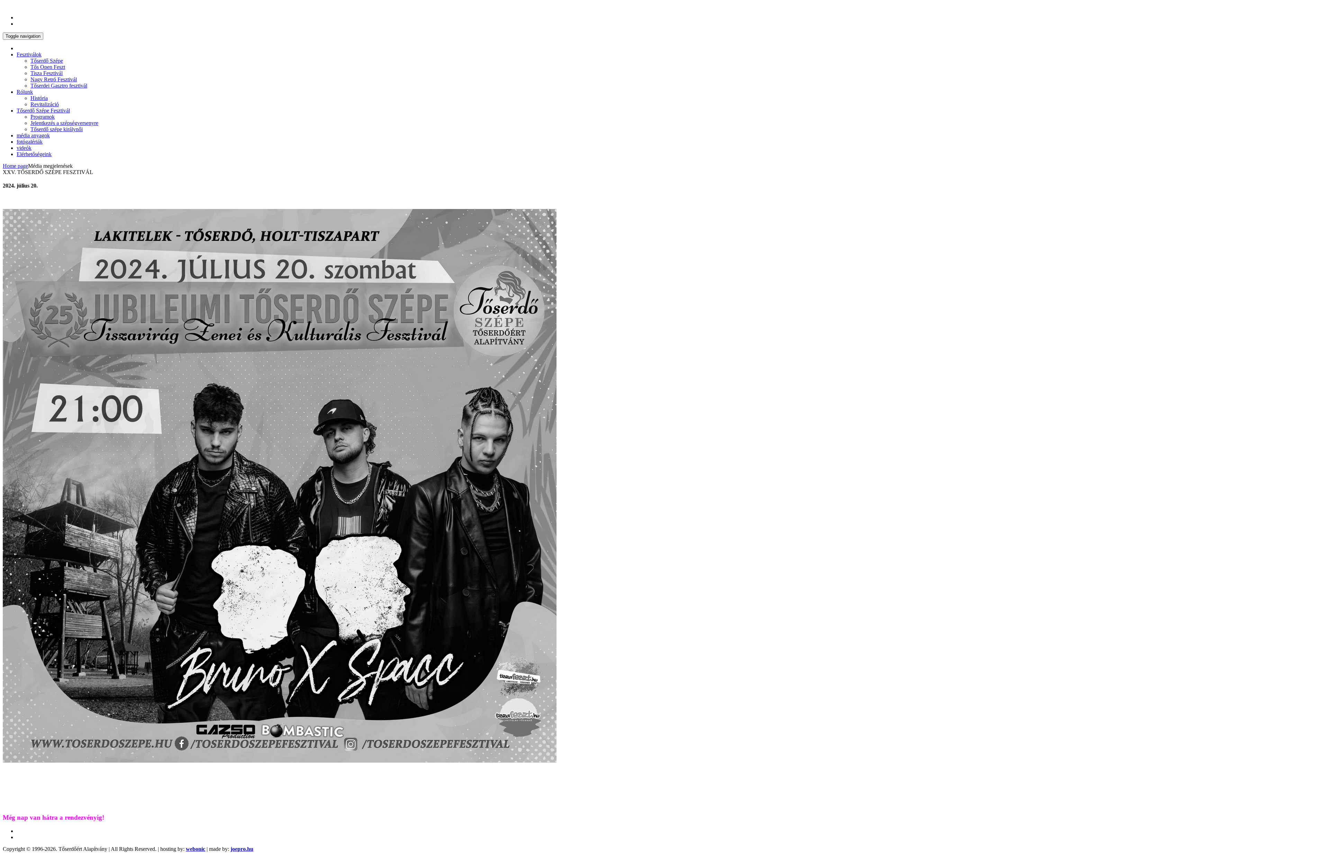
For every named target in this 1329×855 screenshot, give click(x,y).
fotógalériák (30, 142)
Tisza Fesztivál (46, 73)
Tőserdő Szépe (46, 61)
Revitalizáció (44, 104)
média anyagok (33, 135)
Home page (15, 166)
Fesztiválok (29, 54)
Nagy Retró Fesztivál (53, 79)
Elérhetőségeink (34, 154)
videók (24, 148)
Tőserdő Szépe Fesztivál (43, 110)
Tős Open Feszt (47, 67)
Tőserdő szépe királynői (56, 129)
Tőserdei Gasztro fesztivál (58, 86)
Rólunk (25, 92)
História (39, 98)
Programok (42, 117)
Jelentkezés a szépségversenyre (64, 123)
